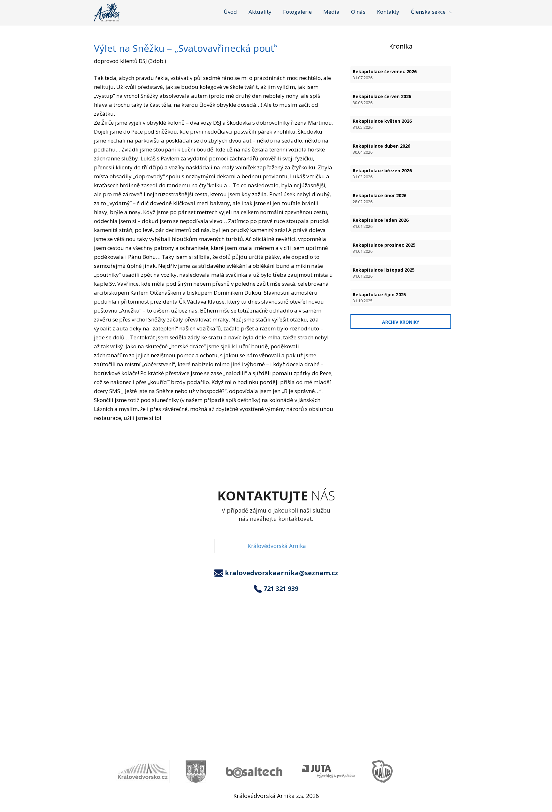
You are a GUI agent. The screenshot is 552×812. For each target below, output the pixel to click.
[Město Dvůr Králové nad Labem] (196, 771)
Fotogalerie (297, 11)
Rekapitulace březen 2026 (382, 173)
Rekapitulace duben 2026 (381, 149)
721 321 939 (281, 588)
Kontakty (388, 11)
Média (331, 11)
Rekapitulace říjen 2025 (379, 297)
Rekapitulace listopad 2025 (384, 273)
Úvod (230, 11)
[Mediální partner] (142, 771)
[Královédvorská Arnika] (106, 12)
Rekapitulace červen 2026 (382, 99)
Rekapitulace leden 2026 (381, 223)
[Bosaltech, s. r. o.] (254, 771)
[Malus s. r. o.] (382, 771)
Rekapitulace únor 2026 (379, 198)
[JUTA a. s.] (329, 771)
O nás (358, 11)
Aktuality (260, 11)
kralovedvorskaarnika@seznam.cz (281, 573)
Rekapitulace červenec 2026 (385, 74)
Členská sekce (428, 11)
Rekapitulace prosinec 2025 (384, 248)
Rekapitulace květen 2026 (382, 124)
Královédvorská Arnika (277, 546)
